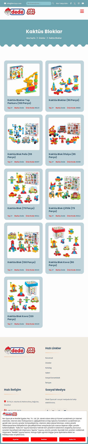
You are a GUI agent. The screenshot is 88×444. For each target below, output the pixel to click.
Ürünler (42, 38)
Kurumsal (49, 358)
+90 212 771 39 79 (14, 410)
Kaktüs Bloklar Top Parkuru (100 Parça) (19, 102)
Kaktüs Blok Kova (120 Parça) (20, 318)
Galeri (47, 373)
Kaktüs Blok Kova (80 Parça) (61, 264)
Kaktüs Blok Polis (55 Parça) (20, 156)
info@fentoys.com (14, 3)
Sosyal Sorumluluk (52, 377)
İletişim (48, 382)
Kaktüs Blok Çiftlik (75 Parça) (62, 210)
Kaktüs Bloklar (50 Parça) (64, 100)
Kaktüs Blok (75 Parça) (21, 208)
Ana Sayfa (30, 38)
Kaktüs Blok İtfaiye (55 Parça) (62, 156)
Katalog (48, 368)
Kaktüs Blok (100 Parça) (22, 262)
